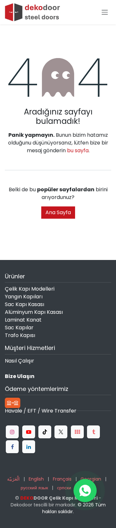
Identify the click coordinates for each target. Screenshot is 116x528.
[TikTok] (44, 431)
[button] (85, 490)
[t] (77, 431)
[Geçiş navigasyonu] (104, 12)
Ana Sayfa (58, 212)
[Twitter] (60, 431)
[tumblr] (93, 431)
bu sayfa (78, 150)
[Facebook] (12, 446)
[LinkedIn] (28, 446)
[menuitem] (13, 479)
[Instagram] (12, 431)
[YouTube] (28, 431)
